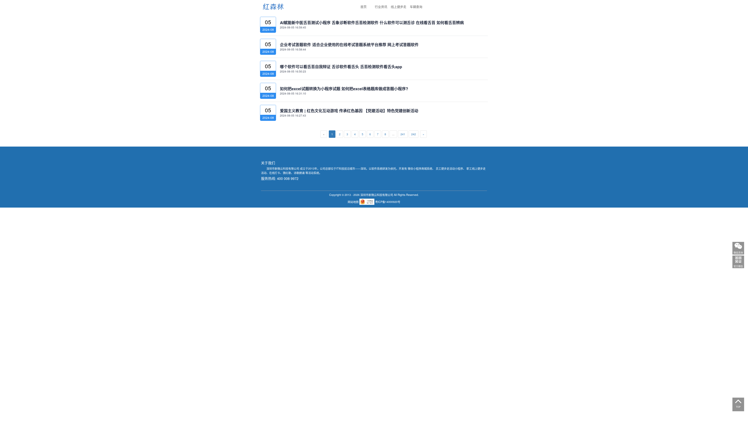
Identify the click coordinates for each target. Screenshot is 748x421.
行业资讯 (381, 6)
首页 (363, 6)
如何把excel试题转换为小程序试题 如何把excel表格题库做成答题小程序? (344, 88)
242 (413, 134)
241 (402, 134)
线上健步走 (398, 6)
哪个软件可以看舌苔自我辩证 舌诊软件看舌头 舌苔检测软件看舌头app (341, 66)
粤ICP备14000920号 (387, 202)
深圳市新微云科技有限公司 (283, 168)
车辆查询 (416, 6)
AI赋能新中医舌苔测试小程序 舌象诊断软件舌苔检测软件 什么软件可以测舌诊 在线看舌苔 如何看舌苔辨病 (372, 22)
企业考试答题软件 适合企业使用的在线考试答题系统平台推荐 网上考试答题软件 (349, 44)
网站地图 (353, 202)
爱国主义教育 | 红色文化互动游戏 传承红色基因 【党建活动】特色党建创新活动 (349, 110)
